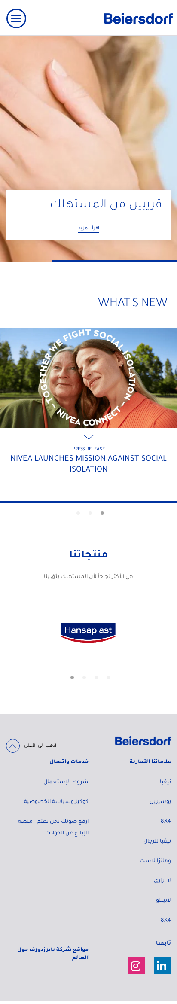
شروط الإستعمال (65, 782)
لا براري (162, 881)
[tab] (102, 513)
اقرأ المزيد (88, 228)
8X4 (166, 822)
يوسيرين (160, 802)
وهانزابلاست (155, 861)
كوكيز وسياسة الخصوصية (56, 802)
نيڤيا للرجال (157, 842)
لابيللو (163, 901)
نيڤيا (165, 782)
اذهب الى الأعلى (40, 745)
